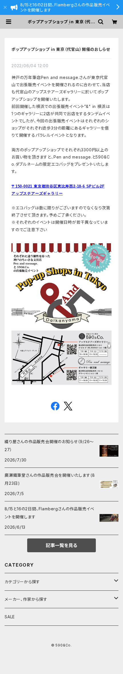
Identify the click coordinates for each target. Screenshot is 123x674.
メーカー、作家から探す (26, 599)
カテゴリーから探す (22, 581)
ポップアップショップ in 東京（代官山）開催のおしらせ (60, 49)
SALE (10, 616)
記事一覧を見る (61, 545)
